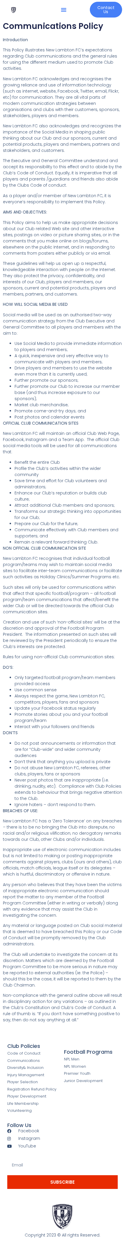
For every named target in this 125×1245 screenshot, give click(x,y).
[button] (63, 9)
